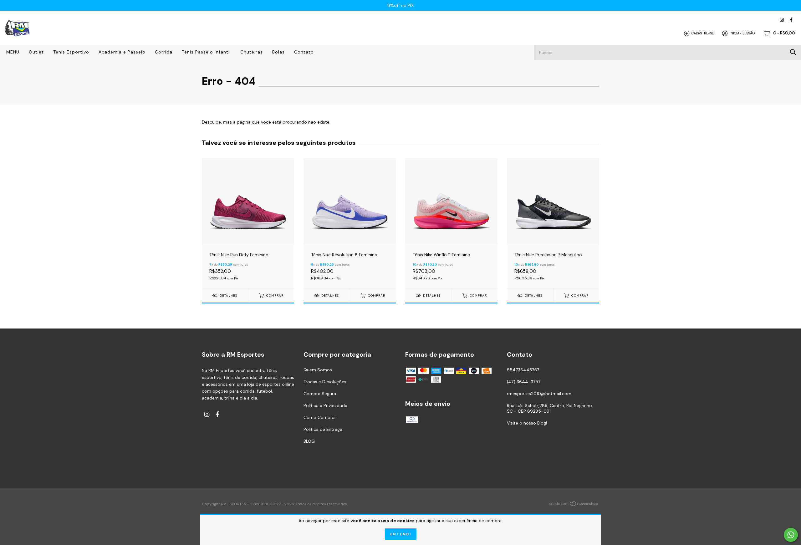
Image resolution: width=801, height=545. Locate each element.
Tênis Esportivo (71, 52)
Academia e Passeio (122, 52)
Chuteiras (251, 52)
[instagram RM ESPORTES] (781, 20)
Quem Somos (318, 370)
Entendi (400, 534)
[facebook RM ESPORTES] (791, 20)
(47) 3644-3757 (523, 382)
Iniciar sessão (742, 33)
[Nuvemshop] (574, 504)
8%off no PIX (400, 5)
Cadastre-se (702, 33)
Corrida (163, 52)
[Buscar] (793, 52)
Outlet (36, 52)
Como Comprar (320, 417)
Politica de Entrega (323, 429)
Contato (304, 52)
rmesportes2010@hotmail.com (539, 393)
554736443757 (523, 370)
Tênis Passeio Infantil (206, 52)
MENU (12, 52)
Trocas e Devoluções (325, 382)
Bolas (278, 52)
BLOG (309, 441)
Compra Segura (320, 393)
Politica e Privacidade (325, 405)
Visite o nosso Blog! (527, 423)
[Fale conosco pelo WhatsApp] (791, 535)
